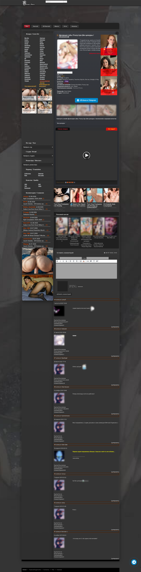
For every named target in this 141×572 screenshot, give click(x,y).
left (70, 261)
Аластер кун (65, 387)
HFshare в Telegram (88, 100)
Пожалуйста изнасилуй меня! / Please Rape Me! (86, 244)
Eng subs (41, 175)
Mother (27, 69)
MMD (26, 51)
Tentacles (27, 56)
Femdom (42, 73)
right (76, 261)
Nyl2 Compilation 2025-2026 (33, 198)
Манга (57, 26)
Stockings (28, 79)
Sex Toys (42, 75)
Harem (42, 53)
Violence (27, 75)
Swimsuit (27, 77)
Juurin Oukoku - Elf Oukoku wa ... (35, 204)
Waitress (27, 73)
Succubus (43, 71)
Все (27, 26)
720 (25, 186)
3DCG (41, 49)
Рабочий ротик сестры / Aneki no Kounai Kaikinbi (98, 244)
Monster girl (43, 66)
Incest (26, 49)
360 (25, 184)
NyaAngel (64, 358)
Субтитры (27, 173)
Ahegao (27, 47)
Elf (25, 58)
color (83, 261)
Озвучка (40, 173)
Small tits (27, 45)
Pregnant (27, 62)
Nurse (41, 58)
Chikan (27, 71)
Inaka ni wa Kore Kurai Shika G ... (35, 209)
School (27, 42)
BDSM (42, 43)
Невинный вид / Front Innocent (74, 244)
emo (80, 261)
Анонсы (74, 26)
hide (87, 261)
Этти (65, 26)
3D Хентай (46, 26)
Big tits (27, 38)
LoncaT (64, 299)
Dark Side (64, 444)
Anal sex (42, 38)
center (73, 261)
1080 (39, 186)
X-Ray (41, 51)
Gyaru (26, 40)
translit (94, 261)
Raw (25, 175)
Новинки (59, 569)
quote (91, 261)
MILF (41, 60)
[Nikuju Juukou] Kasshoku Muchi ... (35, 230)
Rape (41, 42)
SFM (41, 56)
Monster (42, 62)
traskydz (64, 329)
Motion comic (44, 68)
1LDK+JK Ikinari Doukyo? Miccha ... (36, 235)
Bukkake (42, 40)
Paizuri (42, 45)
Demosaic (27, 188)
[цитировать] (115, 327)
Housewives (28, 55)
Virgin (26, 43)
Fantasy (27, 66)
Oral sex (42, 47)
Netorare (27, 60)
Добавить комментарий (64, 294)
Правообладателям (35, 569)
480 (39, 184)
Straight (42, 79)
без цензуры (61, 123)
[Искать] (65, 2)
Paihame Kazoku (30, 214)
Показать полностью (64, 72)
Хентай (35, 26)
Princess (42, 69)
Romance (42, 55)
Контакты (46, 569)
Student (42, 77)
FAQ (53, 569)
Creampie (27, 68)
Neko (26, 64)
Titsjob (27, 81)
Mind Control (44, 64)
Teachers (27, 53)
